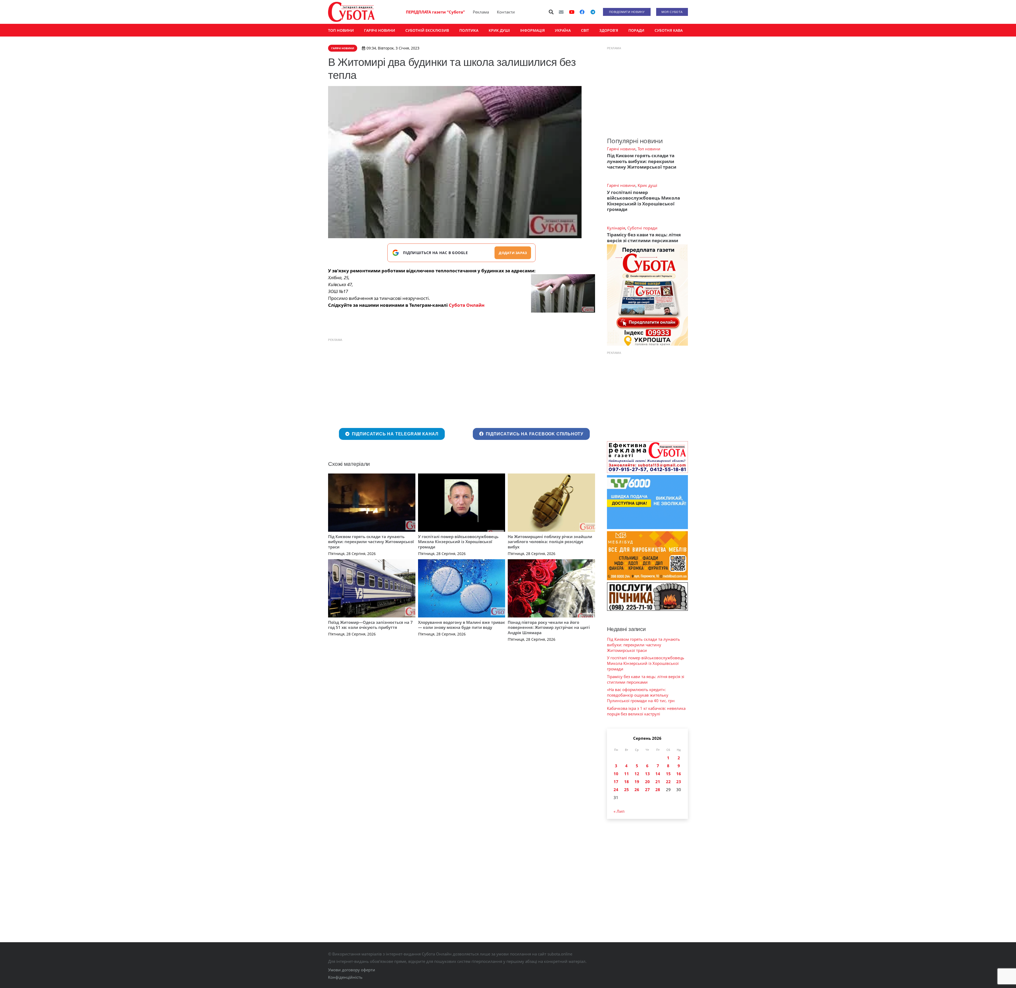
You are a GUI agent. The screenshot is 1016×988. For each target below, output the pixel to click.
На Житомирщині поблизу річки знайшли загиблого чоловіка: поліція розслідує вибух (550, 541)
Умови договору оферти (351, 969)
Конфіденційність (345, 977)
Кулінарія (616, 228)
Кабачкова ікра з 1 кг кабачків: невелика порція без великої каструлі (646, 711)
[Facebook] (582, 12)
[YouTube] (572, 12)
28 (657, 789)
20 (647, 781)
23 (678, 781)
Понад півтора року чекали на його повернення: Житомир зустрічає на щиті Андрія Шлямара (549, 627)
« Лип (619, 811)
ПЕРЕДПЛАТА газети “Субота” (435, 12)
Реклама (481, 12)
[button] (551, 12)
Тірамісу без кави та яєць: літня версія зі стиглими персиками (644, 237)
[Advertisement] (461, 382)
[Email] (561, 12)
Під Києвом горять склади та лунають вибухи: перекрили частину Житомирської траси (371, 541)
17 (616, 781)
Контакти (506, 12)
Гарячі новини (621, 148)
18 (626, 781)
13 (647, 773)
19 (636, 781)
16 (678, 773)
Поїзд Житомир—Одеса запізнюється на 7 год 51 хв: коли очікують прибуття (370, 625)
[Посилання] (351, 12)
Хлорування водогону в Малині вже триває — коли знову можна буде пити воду (461, 625)
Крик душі (647, 185)
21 (657, 781)
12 (636, 773)
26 (636, 789)
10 (616, 773)
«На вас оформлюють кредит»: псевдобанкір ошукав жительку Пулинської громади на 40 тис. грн (641, 695)
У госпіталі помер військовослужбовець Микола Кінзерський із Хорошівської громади (458, 541)
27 (647, 789)
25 (626, 789)
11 (626, 773)
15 (668, 773)
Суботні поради (642, 228)
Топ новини (649, 148)
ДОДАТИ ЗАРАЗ (513, 252)
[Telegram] (592, 12)
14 (657, 773)
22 (668, 781)
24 (616, 789)
